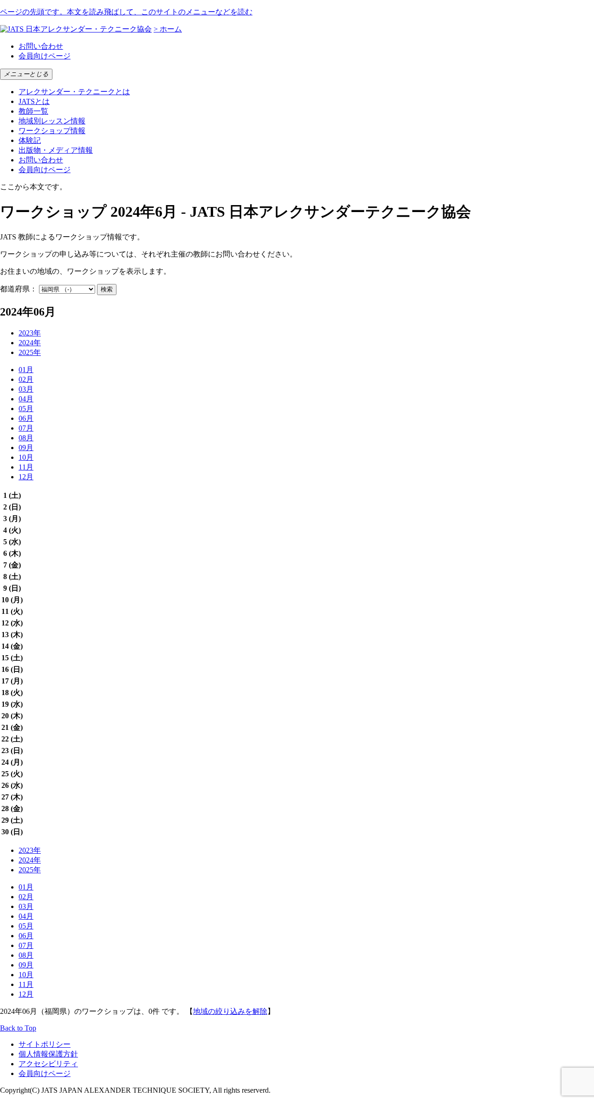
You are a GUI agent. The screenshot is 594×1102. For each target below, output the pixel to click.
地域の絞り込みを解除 (230, 1011)
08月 (26, 438)
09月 (26, 447)
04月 (26, 399)
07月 (26, 428)
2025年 (30, 352)
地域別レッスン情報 (52, 121)
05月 (26, 408)
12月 (26, 477)
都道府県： (18, 289)
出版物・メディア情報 (56, 150)
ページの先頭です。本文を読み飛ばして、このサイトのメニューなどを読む (126, 12)
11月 (26, 467)
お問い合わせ (41, 46)
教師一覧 (33, 111)
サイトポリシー (45, 1044)
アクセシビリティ (48, 1064)
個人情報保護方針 (48, 1054)
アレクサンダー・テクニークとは (74, 92)
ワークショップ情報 (52, 131)
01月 (26, 370)
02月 (26, 379)
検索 (107, 289)
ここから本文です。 (33, 187)
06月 (26, 418)
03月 (26, 389)
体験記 (30, 140)
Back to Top (18, 1028)
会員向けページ (45, 56)
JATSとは (34, 101)
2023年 (30, 333)
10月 (26, 457)
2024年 (30, 343)
